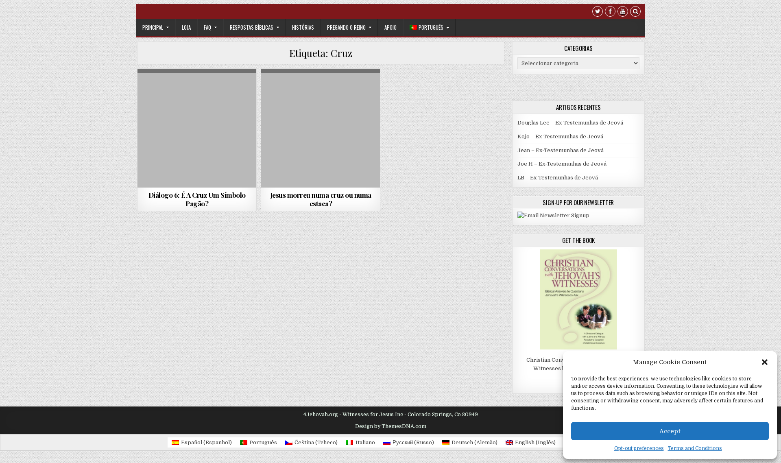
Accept (670, 431)
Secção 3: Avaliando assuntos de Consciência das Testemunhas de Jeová (197, 113)
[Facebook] (610, 12)
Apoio (390, 27)
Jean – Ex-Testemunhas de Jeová (560, 150)
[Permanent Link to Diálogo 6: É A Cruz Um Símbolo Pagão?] (196, 128)
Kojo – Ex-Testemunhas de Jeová (560, 136)
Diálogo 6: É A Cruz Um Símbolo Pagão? (197, 198)
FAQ (207, 27)
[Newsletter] (553, 215)
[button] (765, 362)
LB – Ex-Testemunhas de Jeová (557, 178)
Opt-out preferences (639, 448)
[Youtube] (622, 12)
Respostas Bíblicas (251, 27)
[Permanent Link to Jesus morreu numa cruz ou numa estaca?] (320, 128)
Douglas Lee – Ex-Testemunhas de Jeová (570, 123)
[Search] (635, 12)
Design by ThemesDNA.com (390, 426)
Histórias (303, 27)
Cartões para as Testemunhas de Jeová (319, 88)
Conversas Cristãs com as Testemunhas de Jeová (196, 91)
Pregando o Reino (346, 27)
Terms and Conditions (695, 448)
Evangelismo (321, 97)
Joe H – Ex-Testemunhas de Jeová (561, 164)
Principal (152, 27)
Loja (186, 27)
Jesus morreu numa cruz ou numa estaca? (320, 198)
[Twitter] (597, 12)
